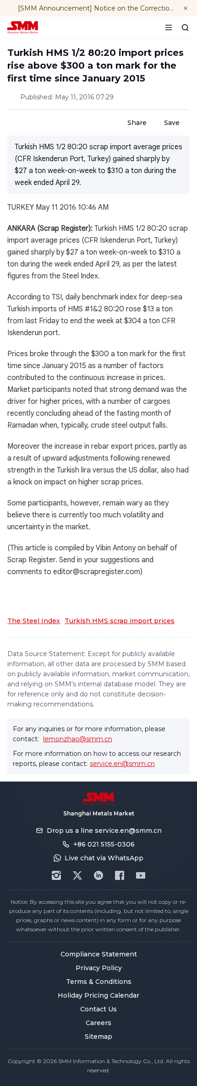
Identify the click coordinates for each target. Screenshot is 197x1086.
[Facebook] (119, 875)
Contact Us (98, 1009)
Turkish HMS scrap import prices (120, 621)
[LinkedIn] (98, 875)
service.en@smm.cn (122, 764)
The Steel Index (33, 621)
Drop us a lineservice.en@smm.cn (104, 830)
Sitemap (98, 1036)
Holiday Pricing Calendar (98, 995)
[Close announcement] (185, 8)
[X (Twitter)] (77, 875)
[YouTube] (141, 875)
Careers (98, 1023)
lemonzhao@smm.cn (77, 739)
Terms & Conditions (98, 981)
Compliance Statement (98, 954)
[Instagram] (56, 875)
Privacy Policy (99, 968)
